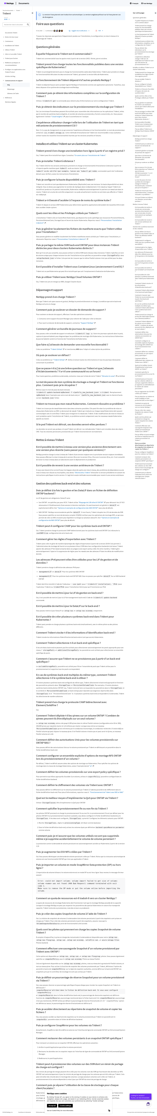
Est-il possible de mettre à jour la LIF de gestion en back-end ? (144, 263)
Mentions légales (10, 102)
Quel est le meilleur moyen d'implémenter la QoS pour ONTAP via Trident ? (143, 367)
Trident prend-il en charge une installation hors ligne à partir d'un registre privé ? (144, 74)
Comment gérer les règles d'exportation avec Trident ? (144, 248)
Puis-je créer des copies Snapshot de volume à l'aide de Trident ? (144, 412)
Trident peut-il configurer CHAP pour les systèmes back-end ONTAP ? (144, 242)
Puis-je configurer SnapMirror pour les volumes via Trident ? (144, 453)
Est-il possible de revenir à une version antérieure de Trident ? (143, 222)
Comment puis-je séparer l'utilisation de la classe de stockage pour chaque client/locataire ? (143, 475)
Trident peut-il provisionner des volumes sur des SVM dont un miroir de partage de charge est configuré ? (144, 467)
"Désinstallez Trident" (82, 472)
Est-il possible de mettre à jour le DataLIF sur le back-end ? (144, 270)
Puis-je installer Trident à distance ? (143, 80)
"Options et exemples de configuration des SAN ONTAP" (77, 508)
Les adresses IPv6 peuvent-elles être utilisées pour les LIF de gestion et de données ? (144, 255)
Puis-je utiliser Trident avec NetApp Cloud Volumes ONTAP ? (144, 131)
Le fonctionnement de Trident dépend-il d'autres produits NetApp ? (144, 36)
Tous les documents (8, 10)
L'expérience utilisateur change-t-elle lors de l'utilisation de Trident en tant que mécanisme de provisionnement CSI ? (144, 60)
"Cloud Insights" (57, 116)
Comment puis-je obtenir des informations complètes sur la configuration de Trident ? (144, 43)
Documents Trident (11, 33)
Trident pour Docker (11, 58)
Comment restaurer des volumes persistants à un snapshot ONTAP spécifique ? (144, 459)
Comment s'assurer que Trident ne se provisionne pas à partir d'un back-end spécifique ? (144, 298)
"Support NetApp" (87, 323)
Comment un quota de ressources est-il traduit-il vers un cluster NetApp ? (143, 405)
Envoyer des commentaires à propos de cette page (140, 1112)
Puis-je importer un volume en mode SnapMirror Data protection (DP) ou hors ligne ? (144, 398)
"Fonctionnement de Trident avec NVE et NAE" (107, 792)
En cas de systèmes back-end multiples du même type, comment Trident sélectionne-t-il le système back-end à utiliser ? (144, 308)
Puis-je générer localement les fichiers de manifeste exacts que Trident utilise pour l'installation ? (144, 105)
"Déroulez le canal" (108, 376)
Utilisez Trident (10, 50)
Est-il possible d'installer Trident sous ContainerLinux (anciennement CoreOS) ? (144, 124)
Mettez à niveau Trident (140, 204)
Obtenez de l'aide (13, 93)
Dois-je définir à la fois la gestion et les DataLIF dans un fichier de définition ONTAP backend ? (144, 234)
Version (6, 17)
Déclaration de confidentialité (44, 1112)
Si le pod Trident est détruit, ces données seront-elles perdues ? (144, 199)
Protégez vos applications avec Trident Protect (15, 71)
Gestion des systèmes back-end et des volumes (143, 228)
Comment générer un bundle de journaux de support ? (144, 151)
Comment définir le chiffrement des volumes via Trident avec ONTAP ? (144, 360)
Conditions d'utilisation (24, 1112)
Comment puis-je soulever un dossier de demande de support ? (144, 146)
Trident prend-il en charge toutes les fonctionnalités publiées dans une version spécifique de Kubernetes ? (144, 28)
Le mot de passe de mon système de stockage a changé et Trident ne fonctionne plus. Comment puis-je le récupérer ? (143, 184)
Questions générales (139, 18)
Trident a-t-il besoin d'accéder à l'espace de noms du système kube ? (144, 91)
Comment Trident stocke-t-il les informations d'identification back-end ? (144, 285)
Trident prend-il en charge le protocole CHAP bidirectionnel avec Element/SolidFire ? (144, 316)
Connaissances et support (14, 81)
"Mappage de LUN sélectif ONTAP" (91, 502)
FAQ (8, 85)
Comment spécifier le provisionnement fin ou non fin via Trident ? (144, 374)
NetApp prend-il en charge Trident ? (143, 140)
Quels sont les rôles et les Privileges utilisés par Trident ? (144, 98)
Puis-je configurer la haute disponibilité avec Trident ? (143, 85)
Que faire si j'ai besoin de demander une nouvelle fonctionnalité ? (143, 157)
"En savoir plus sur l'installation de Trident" (90, 155)
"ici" (90, 766)
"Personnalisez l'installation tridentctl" (71, 239)
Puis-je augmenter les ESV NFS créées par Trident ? (144, 392)
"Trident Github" (56, 349)
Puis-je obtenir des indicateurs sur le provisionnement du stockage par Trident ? (144, 51)
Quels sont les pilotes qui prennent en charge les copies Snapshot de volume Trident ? (144, 420)
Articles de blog (10, 76)
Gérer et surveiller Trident (13, 54)
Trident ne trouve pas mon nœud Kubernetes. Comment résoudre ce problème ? (144, 192)
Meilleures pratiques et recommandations (12, 64)
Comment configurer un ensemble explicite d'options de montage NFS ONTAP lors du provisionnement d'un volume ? (144, 345)
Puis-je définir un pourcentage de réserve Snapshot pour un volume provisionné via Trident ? (144, 437)
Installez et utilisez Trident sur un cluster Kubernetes (143, 68)
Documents (24, 3)
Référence (8, 98)
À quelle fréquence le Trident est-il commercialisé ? (144, 22)
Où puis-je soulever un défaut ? (144, 163)
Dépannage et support (140, 136)
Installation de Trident (12, 45)
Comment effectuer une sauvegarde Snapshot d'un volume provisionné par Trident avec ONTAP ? (143, 428)
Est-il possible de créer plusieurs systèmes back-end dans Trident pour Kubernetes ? (144, 277)
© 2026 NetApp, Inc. (8, 1112)
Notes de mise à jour (11, 37)
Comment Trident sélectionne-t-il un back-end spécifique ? (144, 291)
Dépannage (11, 89)
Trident (18, 10)
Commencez (9, 41)
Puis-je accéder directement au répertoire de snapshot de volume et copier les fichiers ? (144, 446)
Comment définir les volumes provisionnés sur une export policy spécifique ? (144, 353)
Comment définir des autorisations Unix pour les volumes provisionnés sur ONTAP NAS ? (143, 335)
